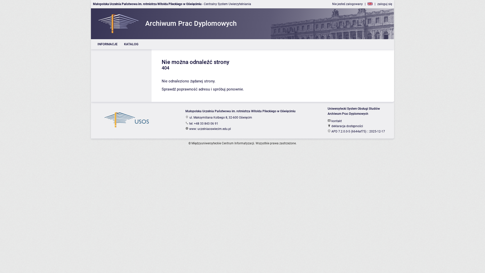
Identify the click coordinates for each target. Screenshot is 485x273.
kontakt (336, 121)
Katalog (131, 44)
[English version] (370, 4)
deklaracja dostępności (347, 126)
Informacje (107, 44)
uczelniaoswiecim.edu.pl (214, 129)
